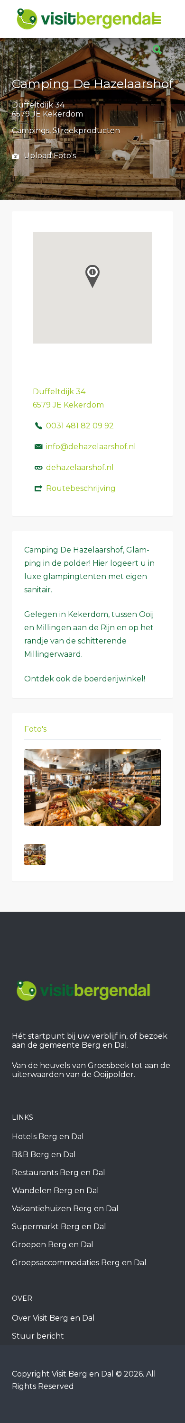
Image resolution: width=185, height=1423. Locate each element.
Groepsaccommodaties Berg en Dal (79, 1262)
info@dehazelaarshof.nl (91, 446)
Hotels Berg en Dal (48, 1136)
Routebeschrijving (81, 488)
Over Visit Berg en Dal (53, 1318)
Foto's (35, 729)
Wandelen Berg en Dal (55, 1190)
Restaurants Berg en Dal (58, 1172)
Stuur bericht (38, 1336)
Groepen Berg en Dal (52, 1244)
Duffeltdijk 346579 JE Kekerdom (47, 109)
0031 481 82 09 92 (80, 425)
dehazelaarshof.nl (80, 467)
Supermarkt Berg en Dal (59, 1226)
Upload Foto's (49, 155)
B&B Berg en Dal (44, 1154)
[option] (92, 787)
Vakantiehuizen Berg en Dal (65, 1208)
